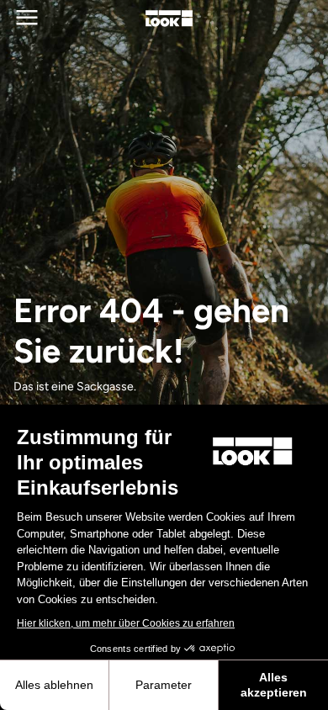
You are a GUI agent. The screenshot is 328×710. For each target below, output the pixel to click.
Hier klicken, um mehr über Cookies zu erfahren (126, 623)
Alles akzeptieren (274, 684)
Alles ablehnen (54, 684)
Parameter (163, 684)
